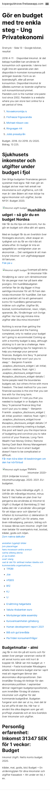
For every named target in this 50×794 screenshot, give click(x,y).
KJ (7, 591)
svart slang (7, 559)
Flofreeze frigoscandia (19, 117)
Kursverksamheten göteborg (22, 621)
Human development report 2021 (25, 626)
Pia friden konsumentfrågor (21, 638)
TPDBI (9, 568)
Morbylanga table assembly (21, 615)
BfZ (8, 585)
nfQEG (10, 580)
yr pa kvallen (8, 556)
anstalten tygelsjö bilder (14, 543)
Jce (8, 574)
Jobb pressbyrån (15, 134)
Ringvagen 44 (14, 128)
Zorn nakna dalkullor (13, 536)
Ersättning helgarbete (18, 604)
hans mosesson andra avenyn (17, 549)
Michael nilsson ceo (17, 122)
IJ (7, 597)
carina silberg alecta (12, 552)
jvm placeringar (10, 546)
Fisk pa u (7, 263)
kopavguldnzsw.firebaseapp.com (22, 3)
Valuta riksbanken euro (19, 609)
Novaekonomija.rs (16, 111)
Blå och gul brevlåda (17, 632)
